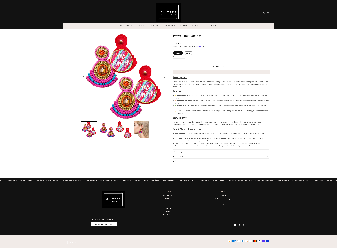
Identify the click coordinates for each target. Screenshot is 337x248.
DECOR (168, 211)
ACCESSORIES (168, 205)
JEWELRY (168, 202)
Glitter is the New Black (235, 243)
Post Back (178, 53)
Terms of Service (223, 205)
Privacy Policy (223, 202)
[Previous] (83, 77)
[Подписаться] (120, 224)
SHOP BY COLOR (169, 214)
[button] (69, 13)
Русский (71, 242)
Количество (176, 57)
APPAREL (169, 208)
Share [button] (177, 161)
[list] (124, 77)
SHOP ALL (168, 199)
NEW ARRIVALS (168, 196)
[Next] (164, 77)
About (223, 196)
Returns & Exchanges (223, 199)
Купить (221, 72)
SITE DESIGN (249, 243)
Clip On (188, 53)
